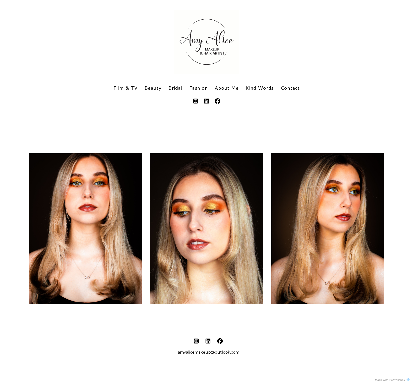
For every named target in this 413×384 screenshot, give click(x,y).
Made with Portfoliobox (390, 380)
